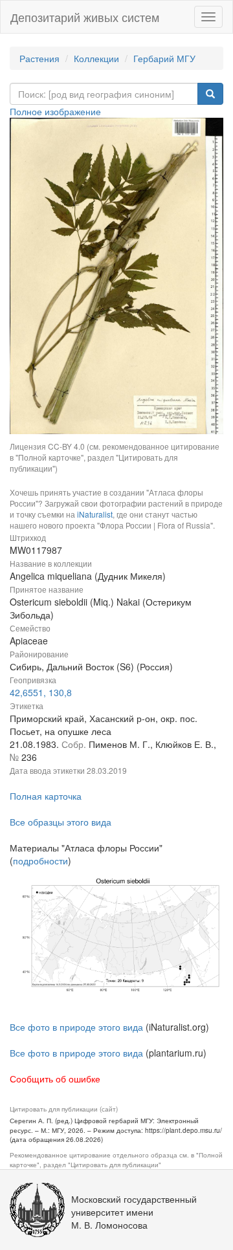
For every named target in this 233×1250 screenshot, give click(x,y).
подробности (40, 860)
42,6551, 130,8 (41, 692)
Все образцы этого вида (60, 821)
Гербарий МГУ (164, 58)
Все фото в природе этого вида (76, 1026)
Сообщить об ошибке (55, 1078)
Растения (39, 58)
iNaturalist (95, 514)
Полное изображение (55, 111)
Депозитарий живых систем (84, 16)
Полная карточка (46, 795)
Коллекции (96, 58)
